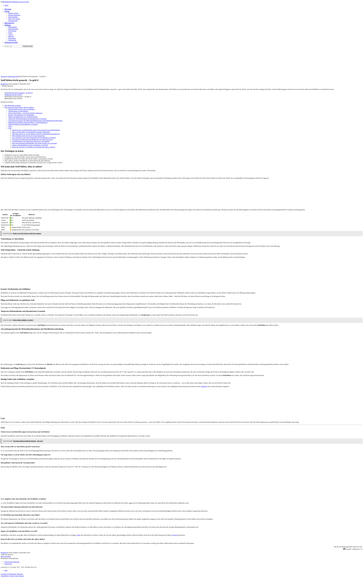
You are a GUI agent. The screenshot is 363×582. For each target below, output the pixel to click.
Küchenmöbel (13, 17)
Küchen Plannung (14, 15)
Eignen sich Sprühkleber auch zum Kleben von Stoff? (30, 145)
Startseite (4, 76)
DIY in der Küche (14, 19)
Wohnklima (12, 40)
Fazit (10, 126)
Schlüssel (204, 386)
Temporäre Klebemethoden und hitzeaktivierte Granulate (27, 119)
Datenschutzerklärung (12, 562)
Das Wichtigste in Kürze (13, 105)
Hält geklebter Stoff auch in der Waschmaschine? (28, 136)
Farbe (10, 33)
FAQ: (10, 128)
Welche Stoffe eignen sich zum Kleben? (21, 109)
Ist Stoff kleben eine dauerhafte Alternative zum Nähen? (31, 141)
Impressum (8, 564)
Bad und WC (9, 23)
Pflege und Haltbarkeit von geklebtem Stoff (22, 117)
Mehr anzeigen (6, 556)
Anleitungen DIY (11, 42)
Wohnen (8, 25)
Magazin (8, 9)
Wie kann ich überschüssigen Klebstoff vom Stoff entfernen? (32, 139)
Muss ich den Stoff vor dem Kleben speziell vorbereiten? (31, 132)
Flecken (175, 535)
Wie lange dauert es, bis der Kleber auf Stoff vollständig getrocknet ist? (36, 134)
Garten (10, 34)
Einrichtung (12, 31)
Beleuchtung (12, 27)
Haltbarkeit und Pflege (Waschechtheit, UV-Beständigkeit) (27, 122)
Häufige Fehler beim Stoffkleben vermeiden (23, 124)
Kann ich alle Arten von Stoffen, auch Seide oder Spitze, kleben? (33, 147)
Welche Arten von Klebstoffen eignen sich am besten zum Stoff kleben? (36, 130)
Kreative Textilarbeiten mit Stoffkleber (21, 115)
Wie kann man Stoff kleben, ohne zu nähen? (19, 107)
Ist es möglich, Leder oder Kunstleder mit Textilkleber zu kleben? (34, 138)
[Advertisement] (57, 62)
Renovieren (12, 38)
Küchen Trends (13, 13)
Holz (78, 535)
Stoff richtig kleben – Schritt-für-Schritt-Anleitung (25, 113)
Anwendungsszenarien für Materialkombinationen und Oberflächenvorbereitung (35, 121)
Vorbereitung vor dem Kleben (18, 111)
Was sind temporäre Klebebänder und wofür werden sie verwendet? (34, 143)
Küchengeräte (13, 21)
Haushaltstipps (13, 29)
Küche (7, 11)
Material (11, 36)
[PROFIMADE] (15, 2)
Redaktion (4, 84)
